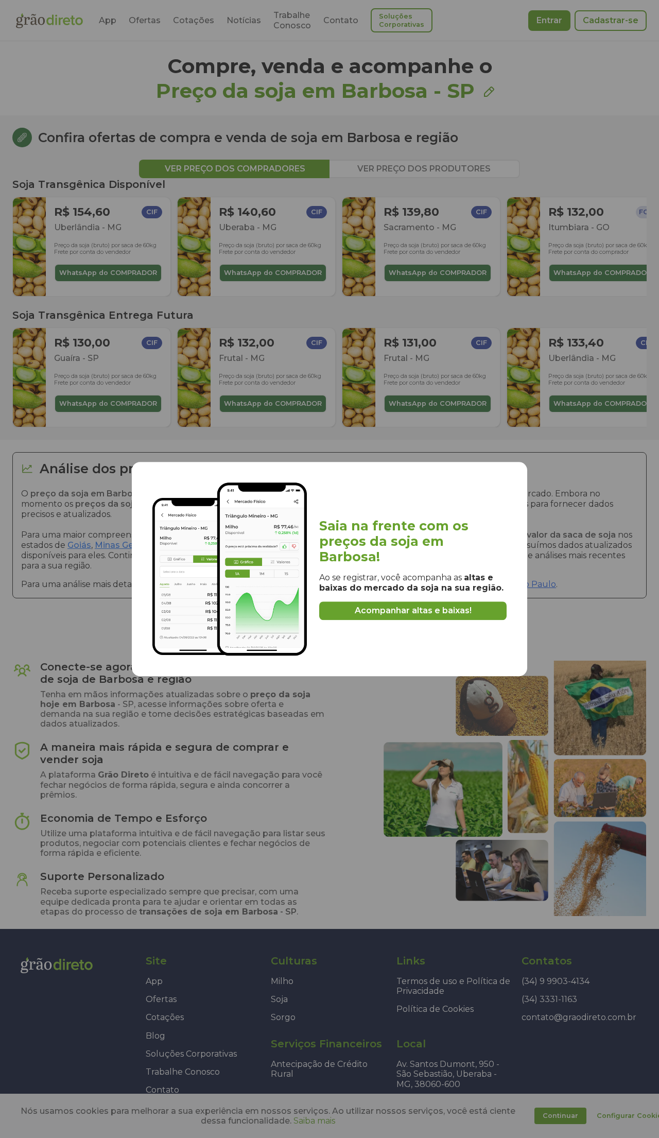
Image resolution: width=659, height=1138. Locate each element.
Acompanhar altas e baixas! (413, 610)
